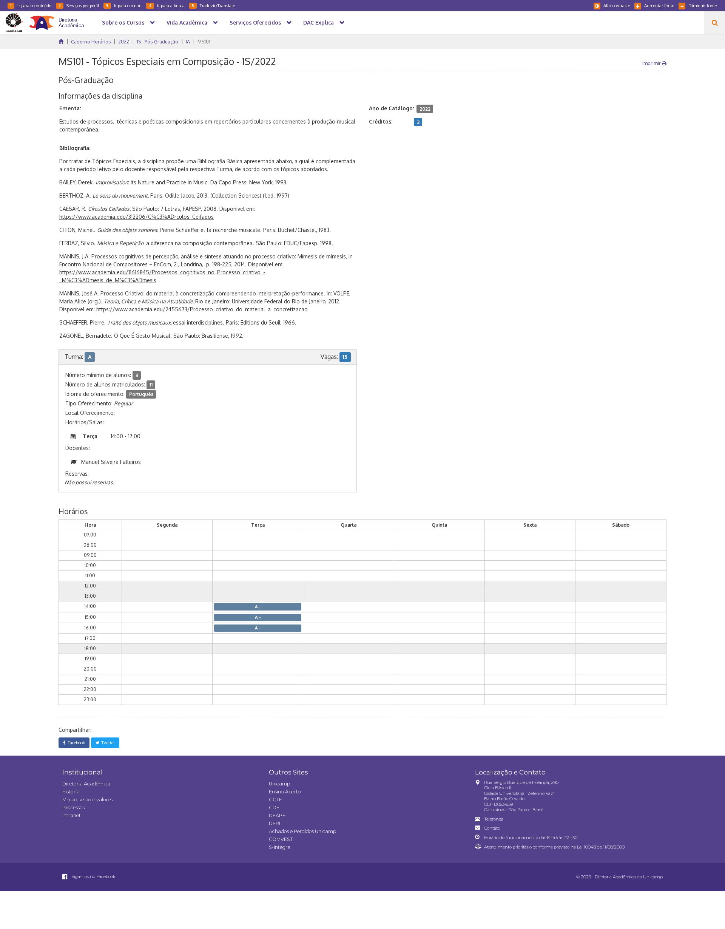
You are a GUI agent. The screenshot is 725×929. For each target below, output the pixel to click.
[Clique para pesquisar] (714, 22)
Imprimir (652, 63)
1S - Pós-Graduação (157, 42)
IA (188, 42)
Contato (492, 828)
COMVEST (281, 839)
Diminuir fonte (702, 5)
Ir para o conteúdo (30, 5)
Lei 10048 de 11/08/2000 (601, 847)
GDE (274, 807)
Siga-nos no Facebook (93, 876)
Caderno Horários (91, 42)
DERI (274, 823)
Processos (73, 807)
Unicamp (279, 784)
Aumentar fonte (659, 5)
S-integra (279, 847)
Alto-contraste (616, 5)
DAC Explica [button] (318, 22)
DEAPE (277, 815)
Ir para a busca (167, 5)
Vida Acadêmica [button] (187, 22)
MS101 (203, 42)
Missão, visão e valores (87, 799)
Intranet (71, 815)
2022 (123, 42)
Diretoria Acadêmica (86, 784)
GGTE (275, 799)
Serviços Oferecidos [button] (255, 22)
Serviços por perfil (79, 5)
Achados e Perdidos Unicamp (302, 831)
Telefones (493, 819)
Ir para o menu (124, 5)
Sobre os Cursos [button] (123, 22)
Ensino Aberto (285, 792)
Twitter (107, 742)
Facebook (75, 742)
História (71, 792)
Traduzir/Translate (213, 5)
